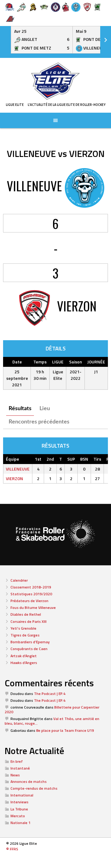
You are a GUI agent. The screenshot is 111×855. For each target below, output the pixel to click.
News (15, 775)
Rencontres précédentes (39, 422)
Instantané (20, 768)
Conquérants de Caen (28, 649)
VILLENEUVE (18, 469)
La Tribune (19, 809)
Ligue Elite (15, 104)
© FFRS (12, 849)
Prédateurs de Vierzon (29, 601)
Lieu (44, 408)
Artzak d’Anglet (23, 656)
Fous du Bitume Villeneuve (33, 607)
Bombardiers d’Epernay (30, 642)
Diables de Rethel (25, 614)
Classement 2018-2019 (30, 587)
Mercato (17, 816)
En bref (16, 761)
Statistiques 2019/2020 (31, 594)
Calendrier (19, 580)
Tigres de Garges (24, 635)
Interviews (19, 802)
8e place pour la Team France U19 (65, 730)
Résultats (20, 408)
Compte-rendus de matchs (33, 788)
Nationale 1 (20, 823)
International (21, 795)
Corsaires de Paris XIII (28, 621)
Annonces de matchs (28, 781)
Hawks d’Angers (23, 663)
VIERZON (14, 478)
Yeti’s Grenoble (23, 628)
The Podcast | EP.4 (49, 694)
